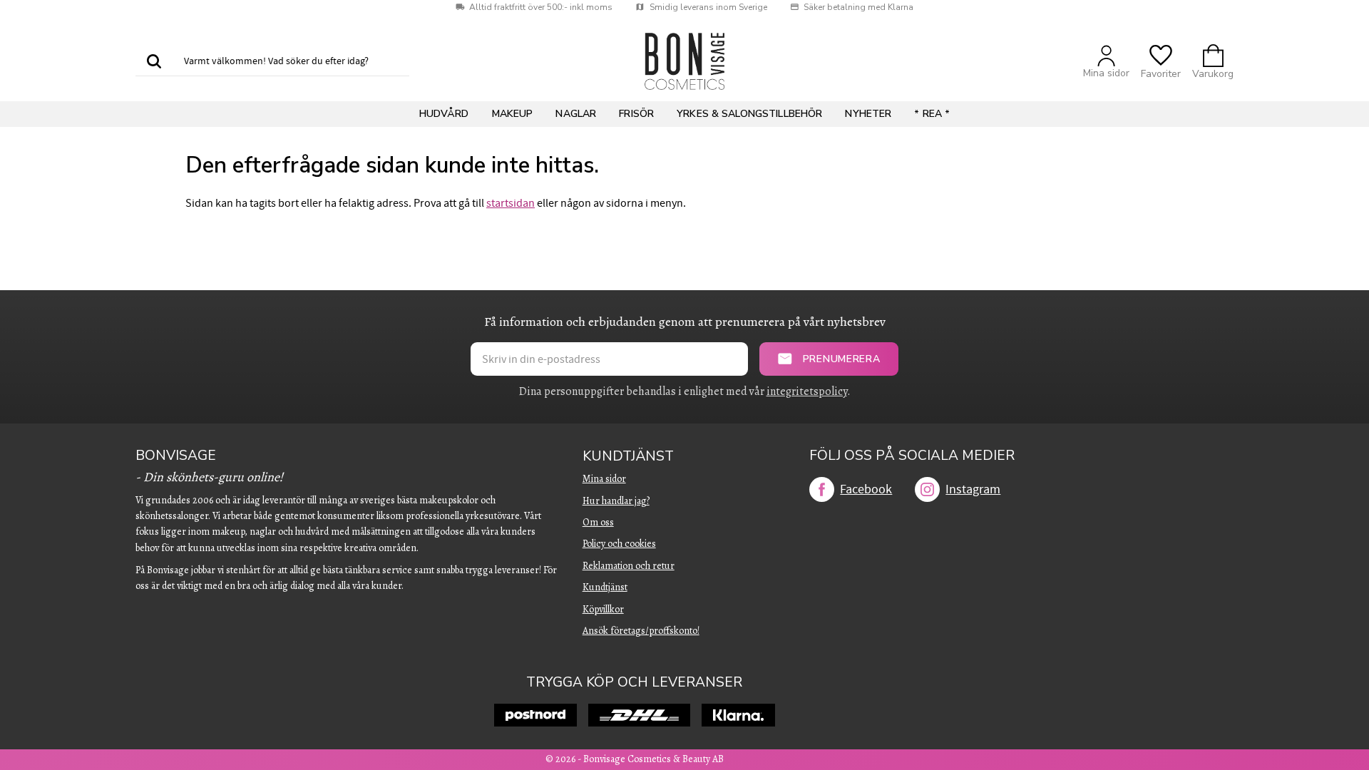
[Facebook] (821, 489)
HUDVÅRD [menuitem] (444, 113)
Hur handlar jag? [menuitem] (616, 501)
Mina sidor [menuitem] (604, 479)
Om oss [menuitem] (598, 522)
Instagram (972, 489)
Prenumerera (842, 359)
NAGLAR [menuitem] (575, 113)
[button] (1161, 61)
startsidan (510, 203)
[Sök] (154, 62)
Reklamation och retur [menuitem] (629, 566)
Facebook (866, 489)
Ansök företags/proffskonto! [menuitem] (641, 630)
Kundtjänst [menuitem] (628, 457)
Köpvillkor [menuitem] (603, 609)
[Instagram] (927, 489)
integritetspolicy (806, 391)
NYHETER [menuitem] (868, 113)
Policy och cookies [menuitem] (619, 543)
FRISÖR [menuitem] (636, 113)
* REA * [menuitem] (932, 113)
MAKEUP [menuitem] (512, 113)
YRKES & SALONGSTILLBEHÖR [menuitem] (749, 113)
